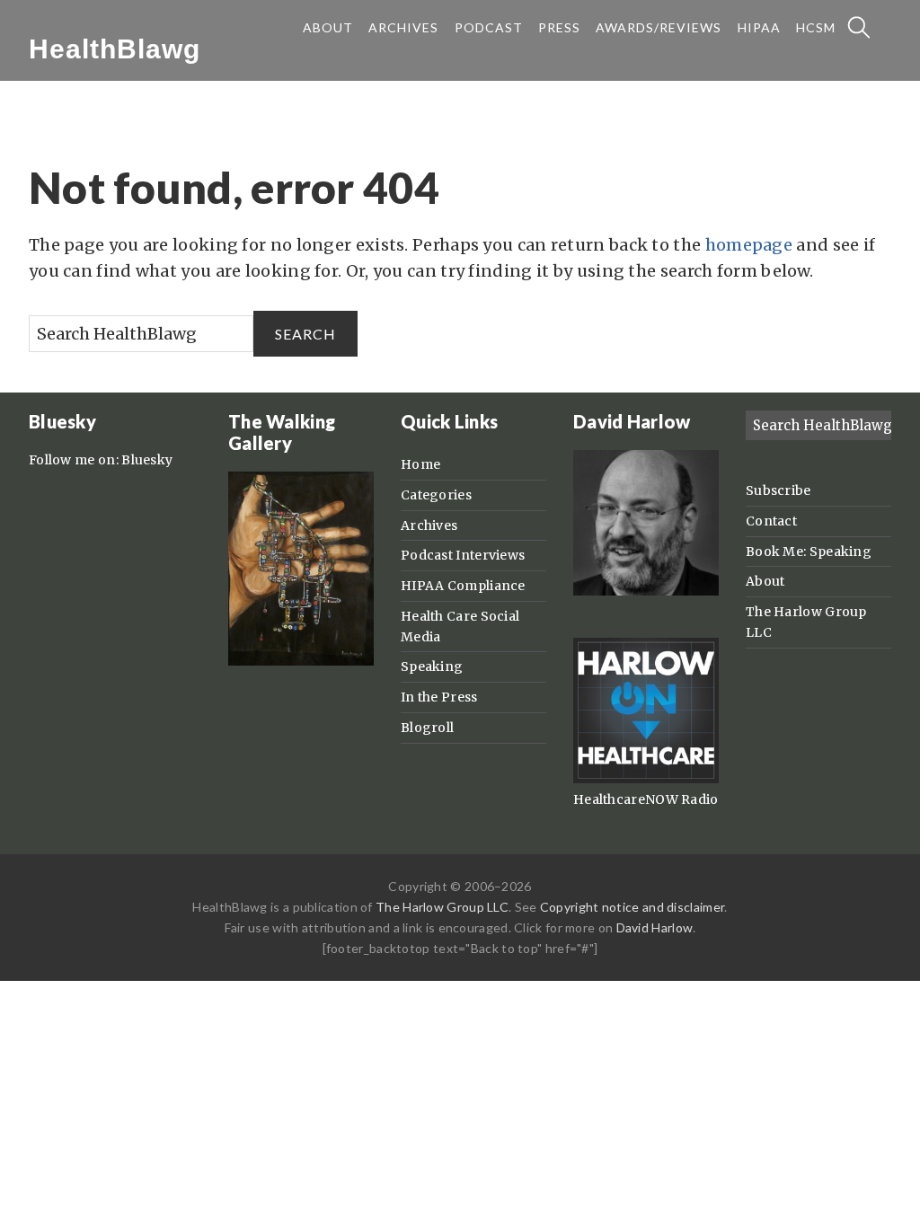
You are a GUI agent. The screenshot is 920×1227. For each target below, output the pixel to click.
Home (420, 464)
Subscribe (778, 490)
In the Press (439, 697)
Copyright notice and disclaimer (632, 906)
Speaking (432, 666)
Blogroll (427, 727)
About (765, 581)
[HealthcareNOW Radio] (646, 779)
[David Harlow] (646, 591)
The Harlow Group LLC (442, 906)
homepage (748, 244)
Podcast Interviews (463, 555)
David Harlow (655, 927)
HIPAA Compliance (463, 586)
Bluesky (146, 460)
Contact (771, 521)
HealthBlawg (114, 49)
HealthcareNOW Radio (646, 799)
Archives (429, 525)
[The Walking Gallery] (301, 661)
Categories (436, 495)
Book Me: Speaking (808, 551)
